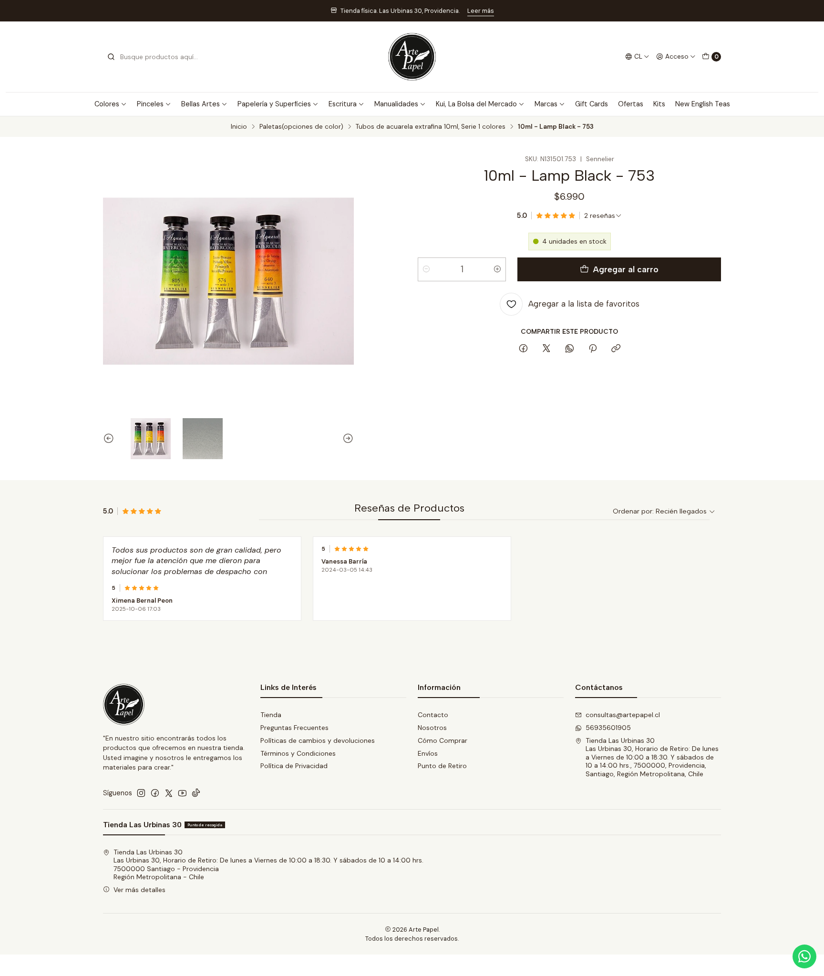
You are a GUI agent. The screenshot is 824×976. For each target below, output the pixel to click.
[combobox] (155, 56)
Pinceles (150, 104)
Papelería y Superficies (274, 104)
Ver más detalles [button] (139, 889)
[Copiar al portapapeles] (616, 349)
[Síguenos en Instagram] (141, 793)
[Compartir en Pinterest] (593, 349)
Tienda (270, 714)
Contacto (433, 714)
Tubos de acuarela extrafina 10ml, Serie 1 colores (430, 126)
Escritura (343, 104)
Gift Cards (591, 104)
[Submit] (111, 56)
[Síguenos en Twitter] (169, 793)
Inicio (239, 126)
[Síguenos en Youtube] (182, 793)
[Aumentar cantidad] (497, 269)
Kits (659, 104)
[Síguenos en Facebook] (155, 793)
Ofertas (630, 104)
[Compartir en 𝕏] (546, 349)
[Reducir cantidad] (426, 269)
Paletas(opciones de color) (301, 126)
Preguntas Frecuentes (294, 727)
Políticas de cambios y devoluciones (317, 740)
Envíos (428, 753)
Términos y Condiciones (298, 753)
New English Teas (702, 104)
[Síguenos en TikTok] (196, 793)
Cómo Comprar (442, 740)
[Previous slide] (110, 438)
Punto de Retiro (442, 765)
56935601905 (608, 727)
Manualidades (396, 104)
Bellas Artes (200, 104)
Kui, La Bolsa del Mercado (476, 104)
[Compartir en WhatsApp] (569, 349)
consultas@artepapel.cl (623, 714)
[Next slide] (347, 438)
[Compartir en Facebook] (523, 349)
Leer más (480, 11)
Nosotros (432, 727)
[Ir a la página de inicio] (412, 57)
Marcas (546, 104)
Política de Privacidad (294, 765)
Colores (106, 104)
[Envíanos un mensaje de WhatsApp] (804, 956)
